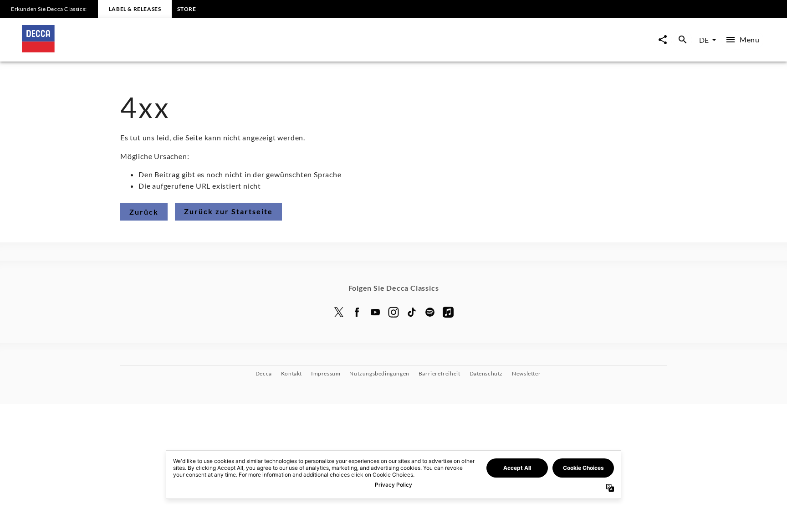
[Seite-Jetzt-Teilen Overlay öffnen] (663, 40)
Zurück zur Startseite (228, 211)
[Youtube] (375, 312)
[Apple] (448, 312)
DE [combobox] (704, 40)
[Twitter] (339, 312)
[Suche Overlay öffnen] (683, 40)
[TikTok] (412, 312)
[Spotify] (430, 312)
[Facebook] (357, 312)
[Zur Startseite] (208, 49)
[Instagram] (393, 312)
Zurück (143, 211)
